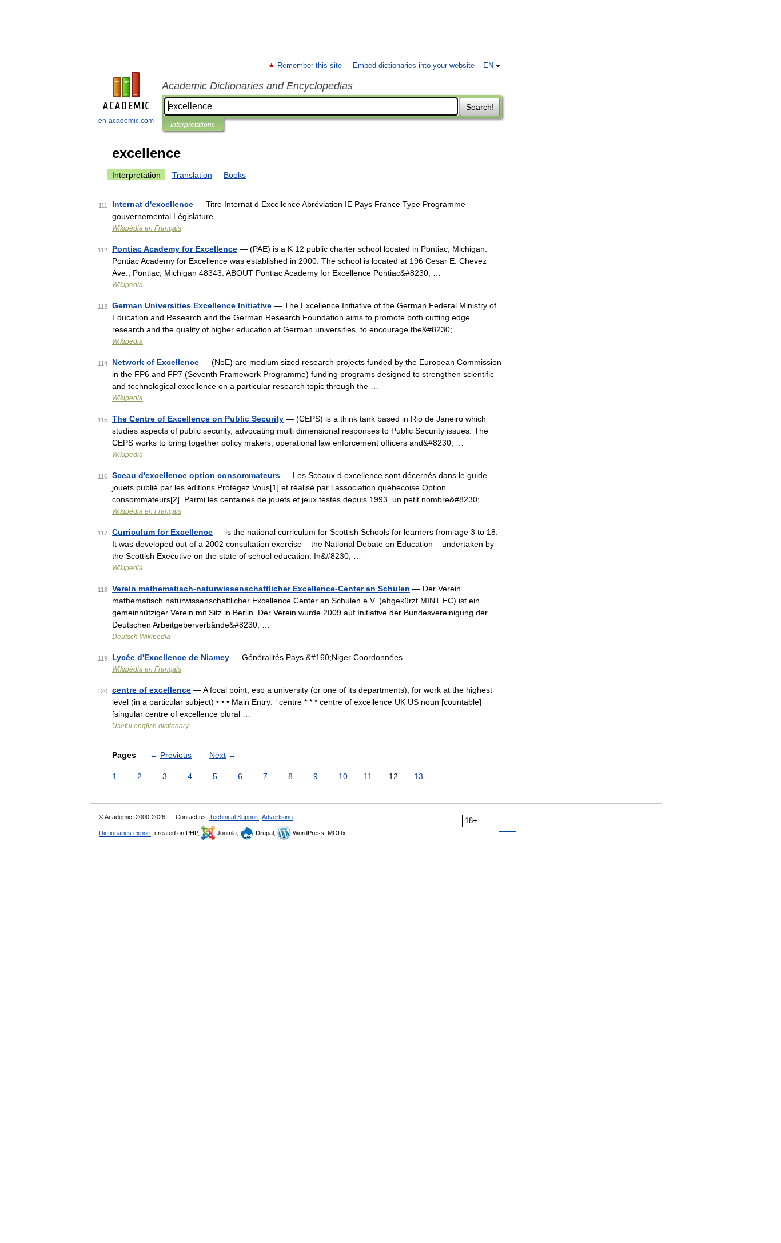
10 (343, 776)
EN (488, 66)
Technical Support (234, 816)
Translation (192, 175)
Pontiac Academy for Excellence (174, 248)
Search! (480, 107)
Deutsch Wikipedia (141, 637)
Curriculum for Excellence (162, 532)
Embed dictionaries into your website (414, 66)
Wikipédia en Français (146, 228)
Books (235, 175)
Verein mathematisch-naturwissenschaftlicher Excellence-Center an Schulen (261, 588)
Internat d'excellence (152, 204)
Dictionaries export (125, 832)
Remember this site (310, 66)
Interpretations (192, 125)
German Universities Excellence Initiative (192, 305)
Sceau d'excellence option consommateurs (196, 475)
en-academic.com (126, 121)
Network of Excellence (155, 362)
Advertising (277, 816)
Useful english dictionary (150, 726)
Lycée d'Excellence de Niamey (170, 657)
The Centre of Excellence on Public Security (198, 418)
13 (418, 776)
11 (368, 776)
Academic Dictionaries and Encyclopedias (257, 86)
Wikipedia (127, 285)
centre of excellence (151, 689)
